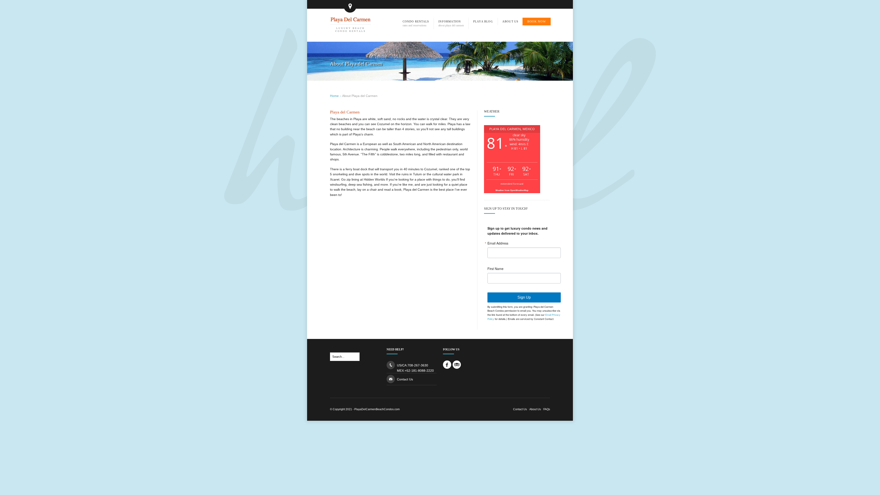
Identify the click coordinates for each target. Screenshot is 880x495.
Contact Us (405, 379)
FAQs (546, 409)
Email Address (497, 243)
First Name (495, 268)
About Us (535, 409)
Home (334, 96)
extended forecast (511, 183)
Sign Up (524, 297)
